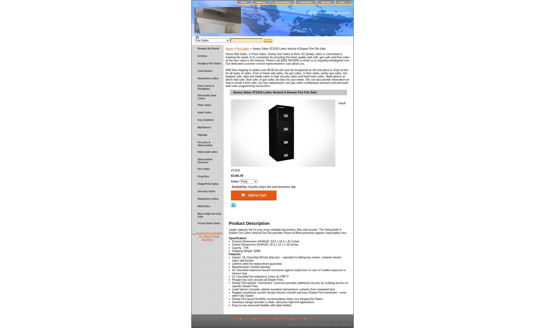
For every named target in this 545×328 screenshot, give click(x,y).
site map (325, 2)
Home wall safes (208, 151)
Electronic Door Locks (207, 97)
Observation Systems (205, 161)
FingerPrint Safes (208, 183)
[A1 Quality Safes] (245, 21)
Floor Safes (204, 105)
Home (229, 48)
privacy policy (282, 2)
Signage (202, 134)
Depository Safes (208, 198)
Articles (202, 56)
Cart (342, 2)
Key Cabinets (206, 119)
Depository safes (208, 78)
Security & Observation (205, 144)
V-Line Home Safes (209, 223)
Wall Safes (204, 206)
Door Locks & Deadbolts (206, 87)
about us (261, 2)
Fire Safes (242, 48)
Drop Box (203, 176)
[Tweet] (233, 206)
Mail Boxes (204, 127)
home (244, 2)
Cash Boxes (205, 70)
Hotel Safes (205, 112)
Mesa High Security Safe (209, 215)
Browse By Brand (208, 48)
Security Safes (206, 191)
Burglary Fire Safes (209, 63)
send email (305, 2)
